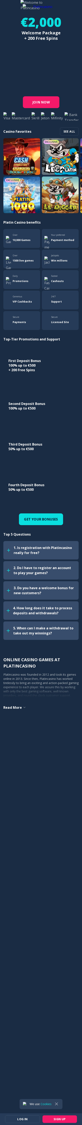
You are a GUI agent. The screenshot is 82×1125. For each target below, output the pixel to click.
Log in (51, 6)
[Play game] (21, 156)
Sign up (70, 6)
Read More (12, 707)
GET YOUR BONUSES (41, 519)
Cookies (46, 1104)
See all (69, 131)
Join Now (41, 102)
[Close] (56, 1104)
